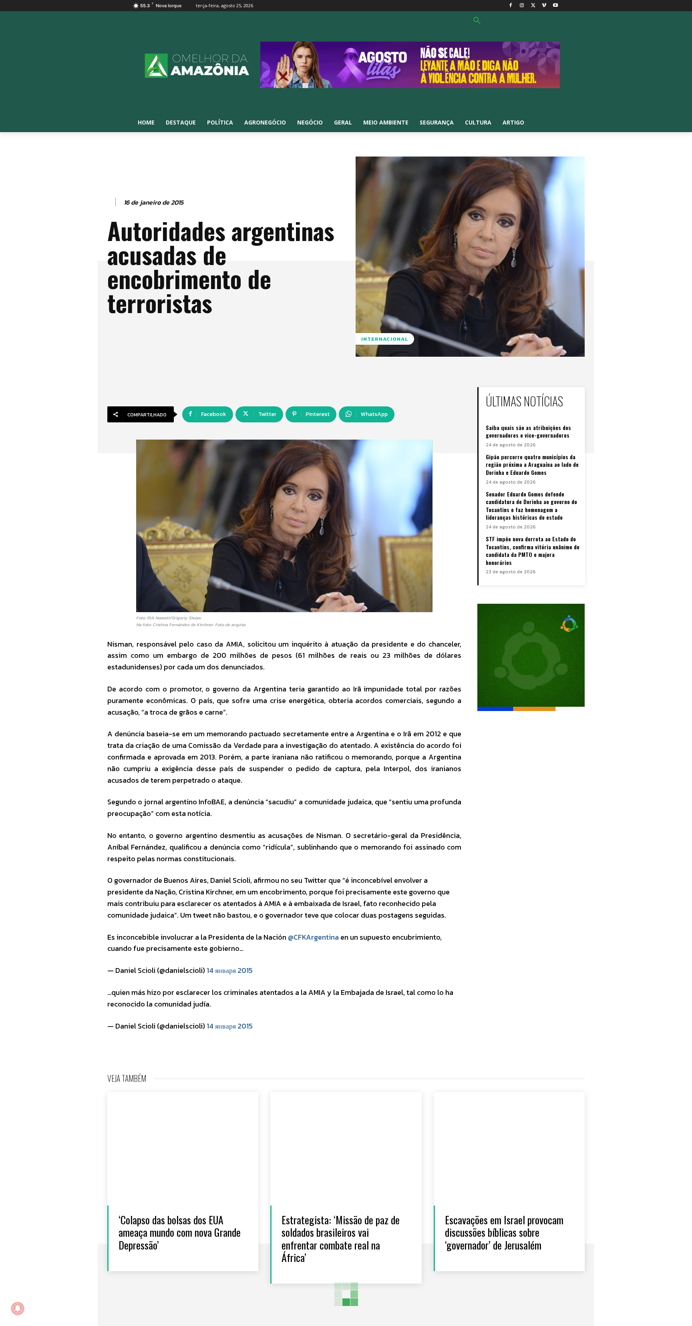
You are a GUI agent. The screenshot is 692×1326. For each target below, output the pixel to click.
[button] (477, 20)
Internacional (384, 339)
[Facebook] (510, 5)
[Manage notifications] (17, 1308)
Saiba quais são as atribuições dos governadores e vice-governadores (528, 431)
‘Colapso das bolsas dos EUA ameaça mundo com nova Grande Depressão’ (180, 1232)
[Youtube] (555, 5)
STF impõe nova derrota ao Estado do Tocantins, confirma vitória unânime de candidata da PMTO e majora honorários (532, 550)
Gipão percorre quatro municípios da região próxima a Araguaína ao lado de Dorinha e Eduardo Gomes (532, 464)
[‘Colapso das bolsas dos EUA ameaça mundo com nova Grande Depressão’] (182, 1148)
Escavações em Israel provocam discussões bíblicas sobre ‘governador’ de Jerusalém (504, 1232)
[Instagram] (522, 5)
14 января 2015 (230, 970)
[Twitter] (533, 5)
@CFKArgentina (313, 937)
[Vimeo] (544, 5)
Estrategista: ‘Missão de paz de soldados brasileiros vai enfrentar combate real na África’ (341, 1238)
